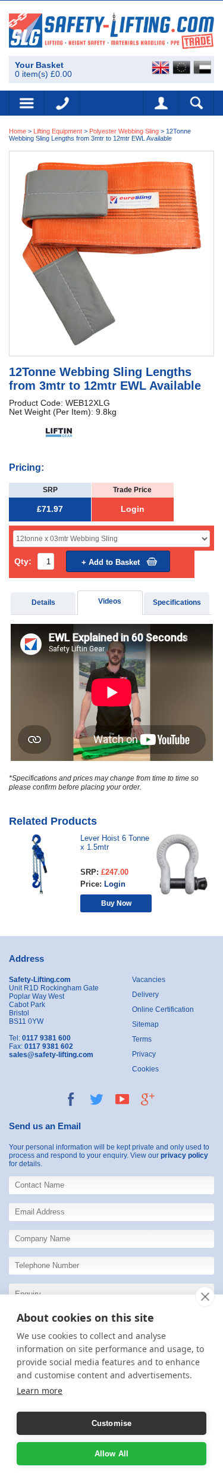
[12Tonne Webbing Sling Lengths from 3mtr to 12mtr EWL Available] (111, 252)
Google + (148, 1099)
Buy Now (116, 903)
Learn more (39, 1390)
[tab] (43, 603)
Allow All (112, 1453)
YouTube (122, 1099)
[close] (205, 1297)
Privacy (144, 1054)
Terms (142, 1039)
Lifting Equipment (57, 131)
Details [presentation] (43, 602)
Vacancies (148, 979)
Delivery (145, 994)
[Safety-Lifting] (111, 30)
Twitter (96, 1099)
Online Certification (163, 1009)
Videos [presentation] (109, 601)
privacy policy (184, 1155)
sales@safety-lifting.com (51, 1055)
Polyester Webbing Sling (124, 131)
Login (133, 509)
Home (17, 131)
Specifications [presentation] (177, 602)
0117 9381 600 (62, 103)
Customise (112, 1423)
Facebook (71, 1099)
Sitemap (145, 1024)
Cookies (145, 1069)
